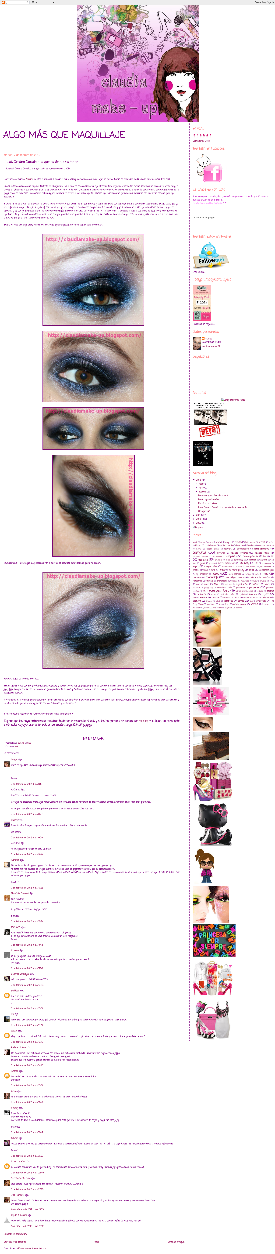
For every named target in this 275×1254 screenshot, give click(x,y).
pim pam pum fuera (216, 591)
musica (263, 581)
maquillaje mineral (235, 577)
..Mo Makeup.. (17, 1195)
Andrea (14, 1071)
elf (272, 556)
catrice (271, 545)
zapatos (228, 607)
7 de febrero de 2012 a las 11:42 (27, 945)
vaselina (267, 604)
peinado (220, 587)
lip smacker (202, 574)
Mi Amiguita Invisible (208, 499)
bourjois (240, 545)
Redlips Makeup (19, 1047)
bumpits (261, 545)
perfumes (240, 587)
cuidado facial (262, 553)
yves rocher (217, 607)
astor (203, 542)
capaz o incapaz (19, 1215)
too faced (211, 604)
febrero (203, 492)
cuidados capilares (200, 556)
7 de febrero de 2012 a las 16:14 (27, 1102)
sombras (228, 601)
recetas (253, 594)
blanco (198, 545)
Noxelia (14, 1138)
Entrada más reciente (15, 1242)
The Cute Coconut (20, 893)
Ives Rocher (251, 566)
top (220, 604)
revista (215, 597)
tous (227, 604)
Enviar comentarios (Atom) (32, 1248)
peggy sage (208, 587)
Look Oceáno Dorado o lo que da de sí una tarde (222, 507)
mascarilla (197, 580)
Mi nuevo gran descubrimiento (213, 495)
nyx (216, 584)
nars (198, 584)
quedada (242, 594)
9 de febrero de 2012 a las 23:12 (27, 1226)
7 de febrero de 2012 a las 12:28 (27, 985)
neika (14, 1091)
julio (201, 484)
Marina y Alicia (18, 1161)
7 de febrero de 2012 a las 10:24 (27, 921)
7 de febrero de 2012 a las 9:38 (27, 837)
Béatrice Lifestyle (20, 974)
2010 (199, 519)
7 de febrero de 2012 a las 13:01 (27, 1008)
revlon (236, 597)
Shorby (14, 1108)
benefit (262, 542)
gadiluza (15, 990)
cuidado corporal (239, 553)
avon (218, 542)
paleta (267, 584)
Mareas (15, 950)
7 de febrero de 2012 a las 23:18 (27, 1189)
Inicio (97, 1242)
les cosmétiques (266, 569)
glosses (212, 563)
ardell (195, 542)
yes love (206, 607)
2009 (199, 523)
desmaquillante (250, 556)
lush (256, 574)
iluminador (266, 563)
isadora (239, 566)
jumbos (196, 569)
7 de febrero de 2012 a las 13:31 (27, 1025)
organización (241, 584)
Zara (238, 607)
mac (265, 574)
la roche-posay (236, 570)
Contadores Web (201, 141)
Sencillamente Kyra (21, 1178)
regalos (265, 594)
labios (251, 570)
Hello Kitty (244, 563)
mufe (254, 581)
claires (198, 549)
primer (213, 594)
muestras (245, 581)
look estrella (235, 574)
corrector (221, 553)
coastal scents (212, 549)
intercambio (227, 566)
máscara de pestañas (260, 577)
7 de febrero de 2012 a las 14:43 (27, 1065)
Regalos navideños (207, 503)
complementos (261, 549)
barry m (228, 542)
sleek (218, 601)
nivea (206, 584)
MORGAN (16, 927)
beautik (238, 542)
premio (270, 591)
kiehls (205, 570)
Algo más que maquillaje (64, 135)
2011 (198, 515)
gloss (202, 563)
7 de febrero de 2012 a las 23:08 (27, 1172)
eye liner (218, 560)
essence (203, 560)
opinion (229, 584)
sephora (197, 601)
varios (254, 604)
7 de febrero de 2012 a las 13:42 (27, 1042)
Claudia (208, 338)
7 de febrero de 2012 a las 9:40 (27, 854)
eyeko (228, 560)
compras (199, 552)
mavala (209, 580)
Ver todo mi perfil (211, 346)
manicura (197, 577)
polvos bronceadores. (244, 591)
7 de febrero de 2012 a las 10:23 (27, 888)
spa (251, 601)
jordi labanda (265, 566)
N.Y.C (272, 580)
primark (201, 594)
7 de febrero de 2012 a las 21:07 (27, 1156)
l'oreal (222, 570)
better (271, 542)
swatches (261, 601)
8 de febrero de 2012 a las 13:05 (27, 1209)
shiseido (209, 601)
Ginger (14, 759)
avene (210, 542)
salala (255, 597)
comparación (243, 548)
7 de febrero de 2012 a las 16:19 (27, 1132)
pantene (196, 587)
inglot (195, 566)
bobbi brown (210, 545)
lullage (248, 574)
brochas (251, 545)
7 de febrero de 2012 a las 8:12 (26, 784)
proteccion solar (227, 594)
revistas (226, 597)
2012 (199, 480)
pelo (230, 587)
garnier (263, 559)
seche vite (265, 597)
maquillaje (212, 577)
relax (195, 597)
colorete (227, 548)
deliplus (230, 556)
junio (201, 488)
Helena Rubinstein (226, 563)
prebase (260, 591)
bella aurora (250, 542)
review (203, 597)
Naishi (14, 1031)
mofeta (234, 581)
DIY (264, 556)
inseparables (210, 566)
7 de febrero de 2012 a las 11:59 (27, 968)
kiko (213, 569)
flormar (252, 559)
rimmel (246, 597)
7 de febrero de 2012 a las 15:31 (27, 1085)
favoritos (238, 560)
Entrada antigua (176, 1242)
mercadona (222, 580)
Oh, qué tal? (204, 511)
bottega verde (226, 545)
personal (254, 587)
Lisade (14, 820)
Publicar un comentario (15, 1234)
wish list (196, 607)
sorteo (241, 601)
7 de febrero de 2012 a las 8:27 (26, 814)
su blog (143, 721)
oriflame (256, 584)
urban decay (239, 604)
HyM (256, 563)
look (16, 746)
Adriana (29, 179)
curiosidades (217, 556)
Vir (12, 1014)
